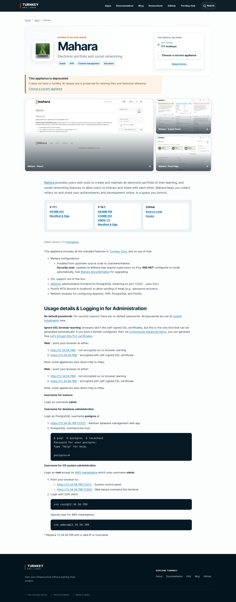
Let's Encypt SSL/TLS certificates (71, 336)
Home (28, 20)
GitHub (172, 5)
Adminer (56, 283)
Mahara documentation (95, 271)
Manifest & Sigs (59, 216)
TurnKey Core (118, 251)
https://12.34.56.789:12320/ (74, 489)
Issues (150, 216)
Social (62, 63)
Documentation (124, 5)
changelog (72, 242)
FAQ (189, 576)
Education (109, 63)
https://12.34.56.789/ (64, 355)
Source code (154, 211)
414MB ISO (105, 216)
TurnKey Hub (188, 5)
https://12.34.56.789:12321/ (74, 484)
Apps (108, 5)
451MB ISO (57, 211)
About (159, 576)
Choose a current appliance (179, 55)
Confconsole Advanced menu (147, 331)
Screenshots (156, 5)
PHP (72, 63)
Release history (179, 64)
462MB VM (105, 211)
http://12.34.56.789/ (63, 350)
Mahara (49, 182)
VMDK (102, 220)
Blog (141, 5)
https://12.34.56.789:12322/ (68, 423)
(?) (108, 220)
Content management (88, 63)
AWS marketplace (86, 472)
